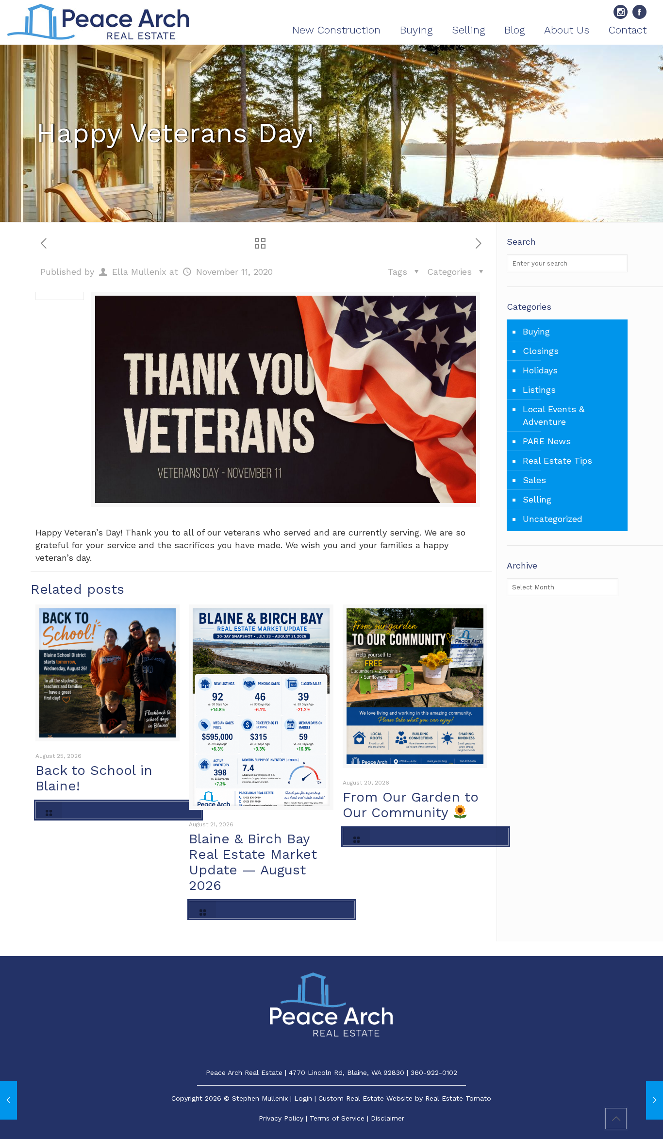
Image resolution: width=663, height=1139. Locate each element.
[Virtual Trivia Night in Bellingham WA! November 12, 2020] (654, 1100)
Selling (537, 499)
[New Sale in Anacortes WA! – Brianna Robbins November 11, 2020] (8, 1100)
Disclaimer (387, 1118)
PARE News (547, 441)
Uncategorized (552, 519)
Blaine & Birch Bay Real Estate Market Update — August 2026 (253, 862)
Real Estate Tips (557, 460)
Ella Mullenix (139, 272)
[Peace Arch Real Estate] (98, 22)
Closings (541, 351)
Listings (539, 390)
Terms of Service (337, 1118)
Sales (534, 480)
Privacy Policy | (284, 1118)
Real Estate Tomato (458, 1098)
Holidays (540, 370)
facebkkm (639, 12)
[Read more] (118, 810)
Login (303, 1098)
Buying (536, 331)
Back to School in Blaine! (93, 778)
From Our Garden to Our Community (411, 805)
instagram (620, 12)
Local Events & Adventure (553, 415)
